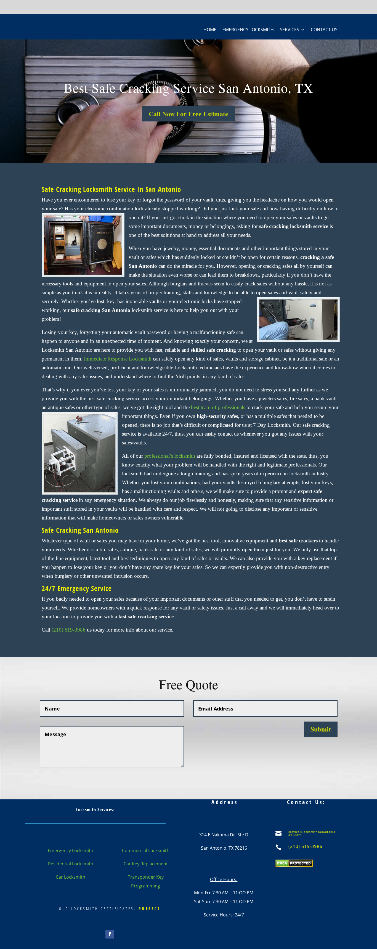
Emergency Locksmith (248, 30)
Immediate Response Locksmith (118, 359)
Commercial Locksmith (145, 850)
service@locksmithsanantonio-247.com (312, 833)
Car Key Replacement (146, 864)
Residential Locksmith (70, 864)
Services (289, 30)
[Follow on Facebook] (109, 934)
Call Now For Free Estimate (188, 113)
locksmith (169, 456)
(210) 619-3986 (69, 630)
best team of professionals (218, 407)
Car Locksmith (70, 877)
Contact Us (324, 30)
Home (209, 30)
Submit (320, 729)
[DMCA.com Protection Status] (294, 866)
